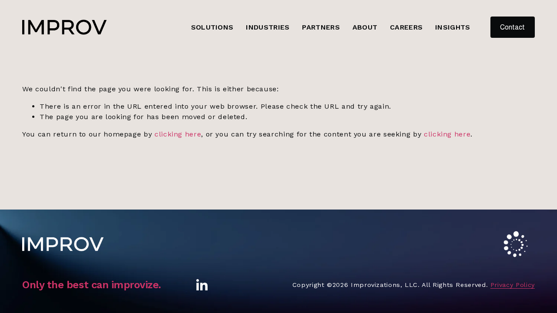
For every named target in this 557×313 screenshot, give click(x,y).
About (365, 27)
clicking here (177, 134)
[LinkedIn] (201, 285)
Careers (406, 27)
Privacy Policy (512, 284)
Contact (512, 27)
